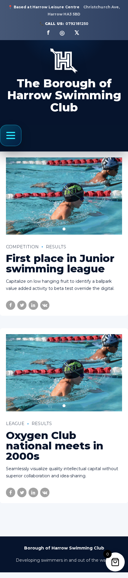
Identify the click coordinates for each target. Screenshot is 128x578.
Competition (22, 246)
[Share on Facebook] (10, 305)
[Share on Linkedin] (33, 305)
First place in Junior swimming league (60, 263)
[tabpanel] (64, 196)
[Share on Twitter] (21, 305)
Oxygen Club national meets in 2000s (54, 445)
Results (56, 246)
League (15, 423)
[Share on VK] (44, 305)
